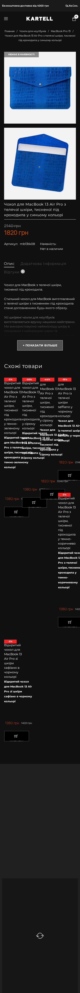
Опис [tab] (9, 263)
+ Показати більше (40, 345)
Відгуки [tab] (13, 272)
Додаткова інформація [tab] (43, 263)
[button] (16, 512)
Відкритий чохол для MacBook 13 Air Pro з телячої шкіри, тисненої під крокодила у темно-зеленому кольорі (18, 452)
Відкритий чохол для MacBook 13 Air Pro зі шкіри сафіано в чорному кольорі (18, 691)
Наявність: (48, 244)
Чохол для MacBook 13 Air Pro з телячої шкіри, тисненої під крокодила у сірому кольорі (54, 442)
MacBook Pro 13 (61, 31)
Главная (10, 31)
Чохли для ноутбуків (32, 31)
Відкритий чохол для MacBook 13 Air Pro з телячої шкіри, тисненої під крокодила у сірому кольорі (36, 445)
